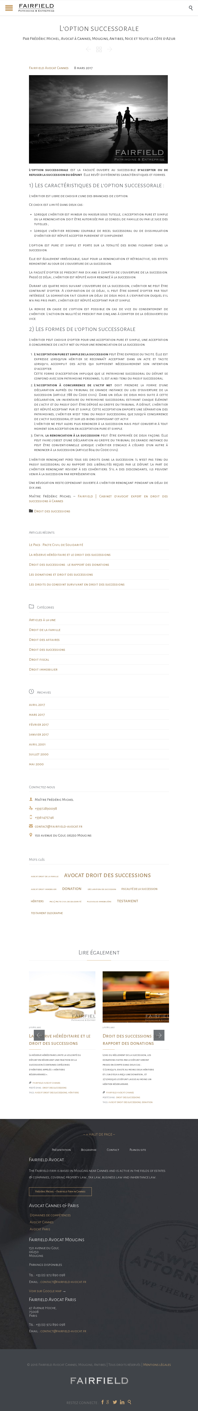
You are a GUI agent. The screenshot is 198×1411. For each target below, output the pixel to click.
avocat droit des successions (107, 875)
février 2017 (39, 724)
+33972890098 (43, 808)
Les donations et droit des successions (61, 574)
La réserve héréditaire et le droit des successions (70, 555)
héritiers (37, 901)
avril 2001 (37, 744)
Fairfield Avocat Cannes (49, 68)
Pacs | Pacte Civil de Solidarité (65, 901)
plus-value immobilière (99, 901)
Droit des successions (52, 511)
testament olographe (47, 913)
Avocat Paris (40, 1229)
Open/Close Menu (9, 8)
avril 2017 (37, 705)
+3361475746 (41, 817)
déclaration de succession (102, 889)
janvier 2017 (39, 734)
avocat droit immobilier (44, 889)
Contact (113, 1150)
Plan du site (138, 1150)
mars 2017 (37, 714)
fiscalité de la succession (139, 889)
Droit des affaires (44, 640)
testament (127, 900)
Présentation (61, 1150)
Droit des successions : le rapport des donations (69, 564)
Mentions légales (157, 1365)
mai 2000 (36, 764)
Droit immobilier (43, 669)
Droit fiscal (39, 659)
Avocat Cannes (42, 1222)
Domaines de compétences (50, 1215)
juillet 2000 (39, 754)
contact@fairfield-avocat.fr (55, 826)
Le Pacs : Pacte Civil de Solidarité (56, 545)
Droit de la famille (44, 630)
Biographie (89, 1150)
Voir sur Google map (45, 1291)
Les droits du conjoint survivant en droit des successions (77, 584)
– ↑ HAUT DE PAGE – (99, 1134)
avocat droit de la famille (44, 876)
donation (71, 888)
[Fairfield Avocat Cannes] (102, 7)
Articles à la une (42, 620)
